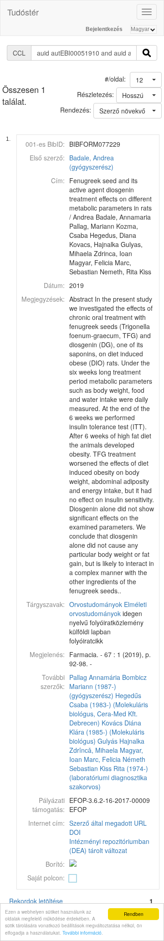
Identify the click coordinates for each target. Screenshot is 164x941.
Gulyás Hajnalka (120, 741)
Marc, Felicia (102, 759)
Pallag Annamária (94, 677)
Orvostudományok (95, 604)
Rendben (134, 913)
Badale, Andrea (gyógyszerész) (91, 162)
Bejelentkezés (104, 29)
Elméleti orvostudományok (108, 609)
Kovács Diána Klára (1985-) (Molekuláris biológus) (106, 732)
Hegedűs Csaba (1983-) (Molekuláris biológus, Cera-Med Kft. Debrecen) (108, 709)
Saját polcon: (46, 877)
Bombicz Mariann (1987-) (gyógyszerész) (108, 686)
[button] (146, 79)
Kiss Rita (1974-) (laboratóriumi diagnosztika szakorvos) (108, 777)
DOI (75, 832)
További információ (82, 932)
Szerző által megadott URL (108, 823)
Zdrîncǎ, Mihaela (93, 750)
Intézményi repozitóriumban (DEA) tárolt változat (109, 846)
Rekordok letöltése (36, 900)
